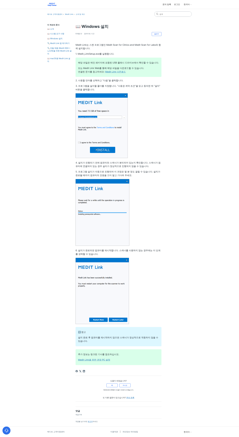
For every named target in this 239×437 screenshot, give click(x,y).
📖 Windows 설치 (54, 38)
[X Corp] (80, 371)
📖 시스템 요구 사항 (55, 33)
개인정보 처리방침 (130, 432)
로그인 (90, 421)
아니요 (125, 385)
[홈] (52, 4)
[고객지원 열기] (6, 431)
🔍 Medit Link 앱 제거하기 (58, 43)
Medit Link (69, 14)
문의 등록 (167, 4)
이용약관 (114, 432)
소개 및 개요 (80, 14)
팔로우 (156, 34)
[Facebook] (77, 371)
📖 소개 (50, 29)
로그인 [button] (177, 4)
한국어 (187, 4)
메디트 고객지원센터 (54, 14)
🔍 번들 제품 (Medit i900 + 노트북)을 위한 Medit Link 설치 (59, 51)
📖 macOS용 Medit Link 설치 (58, 59)
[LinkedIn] (84, 371)
